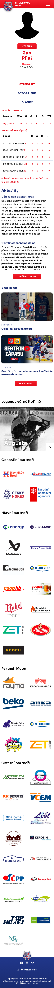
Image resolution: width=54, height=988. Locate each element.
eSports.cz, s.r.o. (10, 981)
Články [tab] (27, 102)
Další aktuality (27, 276)
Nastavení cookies (29, 983)
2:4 (25, 164)
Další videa (25, 383)
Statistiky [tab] (27, 84)
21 (21, 123)
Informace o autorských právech (35, 981)
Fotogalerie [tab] (27, 93)
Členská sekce (29, 970)
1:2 (25, 150)
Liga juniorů (8, 123)
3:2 (26, 143)
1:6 (26, 157)
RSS (18, 983)
